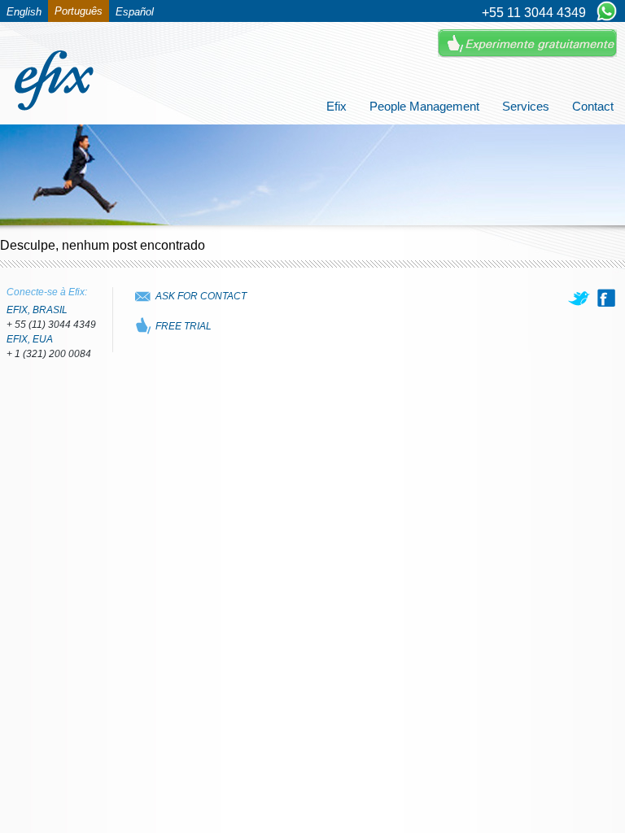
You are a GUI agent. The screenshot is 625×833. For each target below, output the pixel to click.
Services (525, 106)
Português (79, 11)
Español (135, 12)
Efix (336, 106)
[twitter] (580, 297)
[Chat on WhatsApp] (607, 12)
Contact (593, 106)
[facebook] (606, 297)
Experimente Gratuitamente (527, 43)
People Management (424, 106)
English (24, 12)
